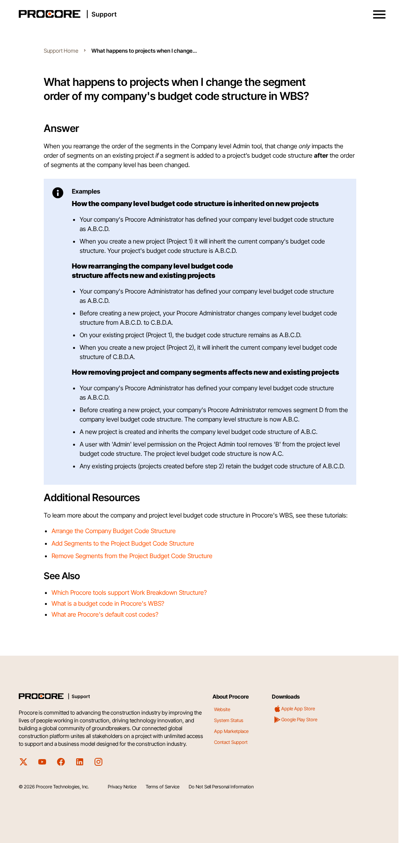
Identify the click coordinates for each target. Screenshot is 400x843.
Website (222, 709)
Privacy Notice (122, 787)
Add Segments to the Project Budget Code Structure (123, 543)
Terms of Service (162, 787)
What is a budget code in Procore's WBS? (108, 603)
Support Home (61, 50)
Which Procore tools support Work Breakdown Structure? (129, 592)
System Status (228, 720)
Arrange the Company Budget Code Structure (114, 531)
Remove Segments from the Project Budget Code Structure (132, 556)
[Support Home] (198, 14)
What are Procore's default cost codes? (105, 614)
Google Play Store (299, 719)
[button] (379, 14)
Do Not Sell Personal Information (221, 787)
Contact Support (231, 742)
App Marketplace (231, 731)
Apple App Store (298, 708)
